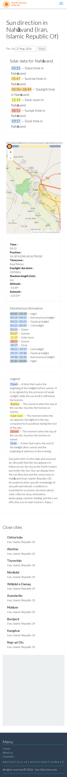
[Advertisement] (33, 690)
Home (6, 748)
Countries (8, 756)
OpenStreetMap (41, 232)
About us (8, 752)
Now (42, 48)
